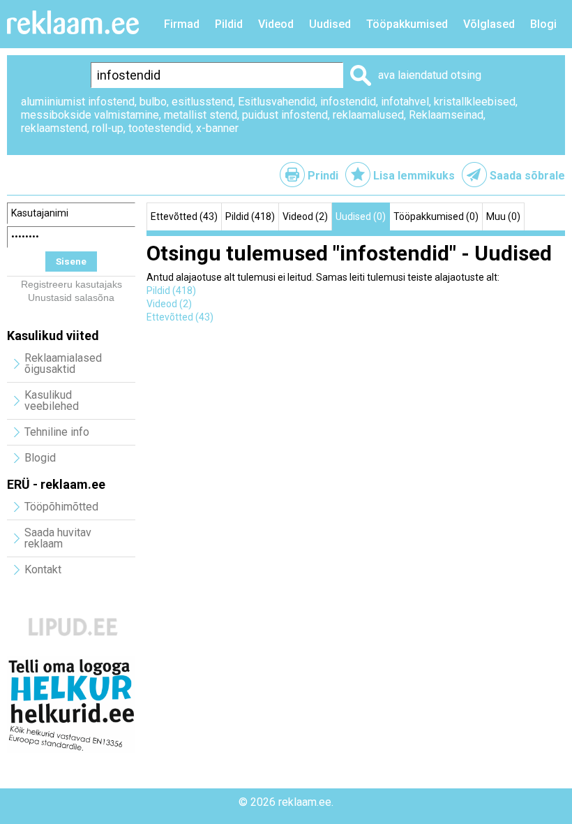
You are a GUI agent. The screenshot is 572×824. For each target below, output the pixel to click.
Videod (276, 24)
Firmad (182, 24)
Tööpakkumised (407, 24)
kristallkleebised (474, 101)
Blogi (543, 24)
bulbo (153, 101)
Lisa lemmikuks (414, 175)
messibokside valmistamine (90, 115)
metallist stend (200, 115)
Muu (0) (503, 216)
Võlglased (489, 24)
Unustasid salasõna (71, 297)
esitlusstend (202, 101)
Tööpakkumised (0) (436, 216)
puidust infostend (285, 115)
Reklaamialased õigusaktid (63, 363)
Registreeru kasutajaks (71, 284)
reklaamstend (54, 128)
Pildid (229, 24)
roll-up (107, 128)
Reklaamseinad (446, 115)
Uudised (330, 24)
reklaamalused (368, 115)
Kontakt (42, 569)
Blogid (40, 457)
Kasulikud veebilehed (51, 400)
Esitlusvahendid (276, 101)
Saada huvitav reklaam (57, 538)
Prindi (323, 175)
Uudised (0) (361, 216)
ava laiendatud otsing (429, 75)
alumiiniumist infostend (78, 101)
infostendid (348, 101)
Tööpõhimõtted (61, 506)
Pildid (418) (250, 216)
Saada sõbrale (527, 175)
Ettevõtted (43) (184, 216)
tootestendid (159, 128)
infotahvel (405, 101)
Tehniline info (56, 432)
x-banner (217, 128)
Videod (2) (305, 216)
